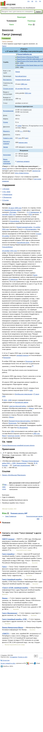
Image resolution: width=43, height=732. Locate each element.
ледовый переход (22, 355)
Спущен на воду (8, 88)
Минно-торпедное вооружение (7, 161)
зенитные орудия (14, 436)
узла (19, 138)
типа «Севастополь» (22, 173)
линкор (4, 168)
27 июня (36, 394)
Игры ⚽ (31, 24)
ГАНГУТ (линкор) (8, 539)
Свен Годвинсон (10, 516)
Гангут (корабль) (8, 554)
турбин (19, 126)
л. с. (21, 131)
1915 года (5, 229)
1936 (10, 400)
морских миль (23, 142)
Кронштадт (6, 357)
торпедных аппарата (22, 161)
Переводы (31, 21)
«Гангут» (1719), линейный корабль (15, 587)
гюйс (31, 390)
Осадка (5, 122)
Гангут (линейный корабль (12, 579)
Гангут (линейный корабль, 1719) (14, 619)
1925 (3, 396)
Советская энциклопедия (21, 465)
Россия (36, 57)
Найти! (38, 12)
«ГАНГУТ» (5, 633)
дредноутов (36, 171)
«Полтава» (13, 212)
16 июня (11, 208)
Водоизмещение (8, 111)
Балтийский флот (21, 76)
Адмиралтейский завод (22, 79)
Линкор (17, 71)
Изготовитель (7, 79)
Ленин (11, 417)
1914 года (28, 93)
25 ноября (5, 236)
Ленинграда (12, 423)
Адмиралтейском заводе (12, 210)
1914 (30, 214)
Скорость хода (7, 138)
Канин (35, 275)
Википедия (21, 17)
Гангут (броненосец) (9, 613)
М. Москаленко (22, 427)
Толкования (11, 21)
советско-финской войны (17, 406)
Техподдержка (13, 657)
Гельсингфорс (15, 221)
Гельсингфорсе (7, 247)
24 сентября (19, 88)
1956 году (36, 433)
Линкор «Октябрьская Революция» (14, 475)
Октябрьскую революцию (23, 394)
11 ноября (36, 227)
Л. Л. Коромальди (33, 212)
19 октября (6, 251)
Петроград (29, 361)
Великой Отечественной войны (19, 421)
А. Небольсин (13, 279)
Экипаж (5, 147)
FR (40, 1)
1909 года (24, 84)
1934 (5, 400)
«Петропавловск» (31, 229)
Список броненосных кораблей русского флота (18, 445)
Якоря (4, 436)
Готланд (38, 234)
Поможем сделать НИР (19, 513)
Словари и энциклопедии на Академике (18, 8)
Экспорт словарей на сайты (8, 663)
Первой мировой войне (24, 227)
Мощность (6, 131)
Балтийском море (23, 242)
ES (36, 1)
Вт (29, 131)
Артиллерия (7, 155)
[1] (32, 365)
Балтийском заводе (21, 402)
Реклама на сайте (22, 657)
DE (32, 1)
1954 (12, 431)
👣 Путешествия (5, 660)
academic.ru (8, 3)
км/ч (26, 138)
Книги (11, 24)
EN (28, 1)
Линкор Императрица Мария (12, 627)
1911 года (26, 88)
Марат (31, 408)
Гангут (4, 46)
